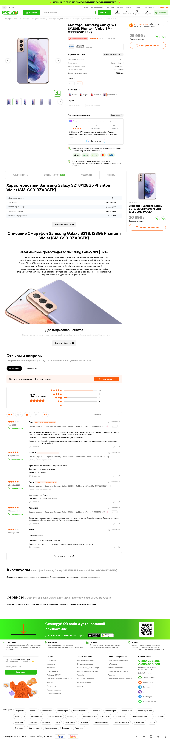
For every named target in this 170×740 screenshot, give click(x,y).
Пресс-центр (52, 671)
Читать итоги (96, 141)
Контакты (51, 668)
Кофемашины (139, 722)
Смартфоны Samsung (39, 19)
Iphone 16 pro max (145, 711)
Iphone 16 (96, 711)
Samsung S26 (20, 716)
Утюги (152, 722)
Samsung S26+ (36, 716)
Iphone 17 (33, 711)
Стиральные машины (139, 716)
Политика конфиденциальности (59, 679)
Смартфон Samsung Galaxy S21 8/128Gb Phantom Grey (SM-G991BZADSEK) (75, 457)
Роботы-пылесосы (121, 722)
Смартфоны (27, 19)
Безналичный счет (84, 682)
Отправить (20, 672)
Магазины (110, 7)
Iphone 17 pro (62, 711)
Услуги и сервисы (85, 656)
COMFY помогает (149, 7)
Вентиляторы (34, 728)
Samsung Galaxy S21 (56, 19)
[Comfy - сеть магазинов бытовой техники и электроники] (11, 12)
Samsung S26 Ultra (55, 716)
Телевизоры (120, 716)
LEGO (58, 722)
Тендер (50, 682)
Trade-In (137, 7)
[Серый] (108, 457)
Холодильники (158, 716)
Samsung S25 (72, 716)
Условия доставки (115, 668)
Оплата (80, 686)
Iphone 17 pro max (80, 711)
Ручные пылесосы (101, 722)
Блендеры (19, 728)
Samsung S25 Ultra (90, 716)
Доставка (119, 7)
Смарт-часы (70, 722)
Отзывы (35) (14, 368)
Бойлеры (66, 728)
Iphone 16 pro (127, 711)
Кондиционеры (51, 728)
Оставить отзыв (106, 379)
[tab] (20, 175)
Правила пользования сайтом (120, 679)
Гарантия (111, 675)
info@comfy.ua (146, 673)
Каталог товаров (54, 690)
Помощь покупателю (117, 656)
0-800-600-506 (149, 664)
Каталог (33, 12)
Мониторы (19, 722)
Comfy (50, 656)
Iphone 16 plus (110, 711)
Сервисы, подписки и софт (88, 668)
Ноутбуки (106, 716)
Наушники (46, 722)
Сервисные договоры (86, 679)
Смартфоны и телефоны (13, 19)
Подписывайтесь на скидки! (17, 659)
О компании (51, 660)
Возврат (128, 7)
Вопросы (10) (32, 368)
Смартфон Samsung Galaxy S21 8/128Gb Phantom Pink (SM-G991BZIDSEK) (75, 426)
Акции (86, 7)
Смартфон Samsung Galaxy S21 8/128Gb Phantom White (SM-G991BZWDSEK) (76, 486)
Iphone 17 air (47, 711)
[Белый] (110, 486)
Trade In (80, 675)
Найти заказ (112, 664)
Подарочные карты (97, 7)
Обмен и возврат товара (118, 671)
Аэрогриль (79, 728)
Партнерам (51, 686)
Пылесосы (84, 722)
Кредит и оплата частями (87, 671)
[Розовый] (107, 426)
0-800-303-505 (149, 661)
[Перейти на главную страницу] (3, 19)
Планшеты (33, 722)
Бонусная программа (85, 660)
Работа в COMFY (53, 675)
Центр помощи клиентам (118, 660)
